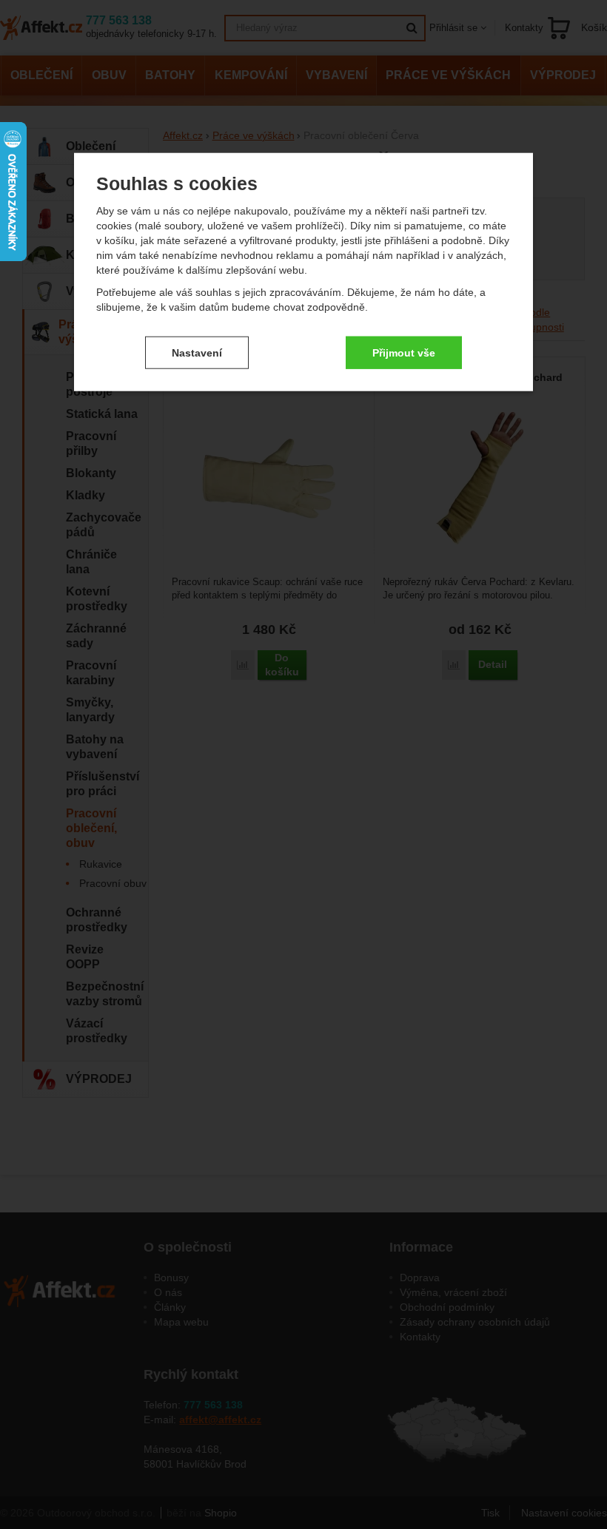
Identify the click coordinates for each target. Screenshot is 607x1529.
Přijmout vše (403, 352)
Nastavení (197, 352)
